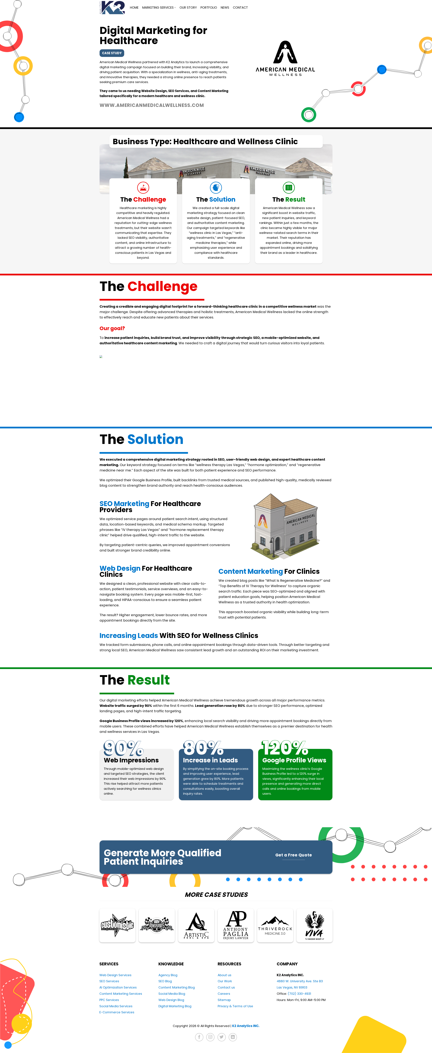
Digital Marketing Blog (174, 1006)
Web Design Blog (171, 1000)
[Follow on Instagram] (210, 1037)
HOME (134, 7)
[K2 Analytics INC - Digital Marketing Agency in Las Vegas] (112, 7)
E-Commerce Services (116, 1012)
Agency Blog (167, 975)
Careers (224, 994)
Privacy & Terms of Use (235, 1006)
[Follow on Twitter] (222, 1037)
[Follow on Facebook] (199, 1037)
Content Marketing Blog (176, 987)
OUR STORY (188, 7)
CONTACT (240, 7)
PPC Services (109, 1000)
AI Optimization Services (118, 987)
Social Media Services (115, 1006)
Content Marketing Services (120, 994)
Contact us (226, 987)
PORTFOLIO (208, 7)
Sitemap (224, 1000)
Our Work (225, 981)
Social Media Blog (171, 994)
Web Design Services (115, 975)
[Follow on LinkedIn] (233, 1037)
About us (224, 975)
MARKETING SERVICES (158, 7)
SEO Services (109, 981)
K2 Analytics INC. (245, 1026)
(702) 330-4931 (299, 994)
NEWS (225, 7)
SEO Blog (165, 981)
